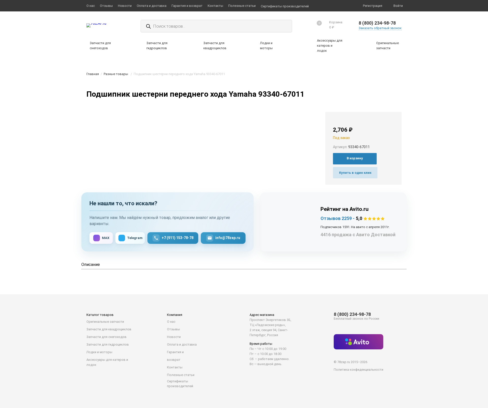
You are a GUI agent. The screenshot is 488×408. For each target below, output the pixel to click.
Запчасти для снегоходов (106, 337)
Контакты (174, 367)
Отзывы (173, 329)
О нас (171, 322)
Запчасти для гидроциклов (107, 344)
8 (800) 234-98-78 (377, 23)
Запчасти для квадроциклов (108, 329)
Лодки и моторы (99, 352)
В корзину (355, 158)
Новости (174, 337)
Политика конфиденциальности (358, 369)
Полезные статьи (180, 375)
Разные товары (116, 74)
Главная (92, 74)
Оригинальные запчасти (105, 322)
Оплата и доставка (182, 344)
